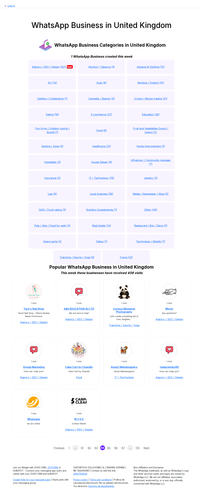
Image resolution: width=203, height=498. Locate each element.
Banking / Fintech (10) (151, 82)
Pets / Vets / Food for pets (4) (52, 225)
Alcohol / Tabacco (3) (101, 66)
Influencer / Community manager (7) (151, 162)
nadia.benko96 (169, 367)
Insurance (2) (52, 178)
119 (137, 447)
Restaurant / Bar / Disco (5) (150, 225)
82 (89, 447)
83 (96, 447)
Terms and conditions (101, 479)
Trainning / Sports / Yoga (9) (77, 257)
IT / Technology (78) (101, 178)
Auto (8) (101, 82)
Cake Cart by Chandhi (79, 367)
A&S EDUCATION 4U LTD (79, 308)
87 (123, 447)
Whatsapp (33, 419)
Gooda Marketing (34, 367)
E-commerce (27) (101, 114)
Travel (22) (126, 257)
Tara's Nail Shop (33, 308)
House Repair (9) (101, 162)
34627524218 (80, 474)
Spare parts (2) (52, 241)
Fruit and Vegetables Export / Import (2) (150, 130)
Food (79, 377)
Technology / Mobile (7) (150, 241)
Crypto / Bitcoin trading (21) (150, 98)
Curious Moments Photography (124, 310)
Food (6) (101, 130)
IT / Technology (124, 377)
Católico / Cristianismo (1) (52, 98)
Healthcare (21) (101, 146)
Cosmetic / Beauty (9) (101, 98)
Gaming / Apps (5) (52, 146)
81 (82, 447)
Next (146, 447)
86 (116, 447)
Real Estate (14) (101, 225)
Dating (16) (52, 114)
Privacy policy (80, 479)
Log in (11, 5)
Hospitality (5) (52, 162)
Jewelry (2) (151, 178)
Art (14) (52, 82)
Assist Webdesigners (124, 367)
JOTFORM (52, 467)
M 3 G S (79, 419)
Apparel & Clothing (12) (151, 66)
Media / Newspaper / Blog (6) (151, 193)
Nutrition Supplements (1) (101, 209)
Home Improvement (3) (151, 146)
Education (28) (151, 114)
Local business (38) (101, 193)
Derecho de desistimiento (101, 486)
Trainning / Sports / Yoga (124, 325)
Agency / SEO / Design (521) (52, 66)
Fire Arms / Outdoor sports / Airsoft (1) (52, 130)
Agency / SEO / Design (34, 322)
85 (108, 447)
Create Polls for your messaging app (31, 479)
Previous (59, 447)
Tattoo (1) (101, 241)
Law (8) (52, 193)
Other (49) (150, 209)
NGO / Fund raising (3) (52, 209)
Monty (169, 308)
